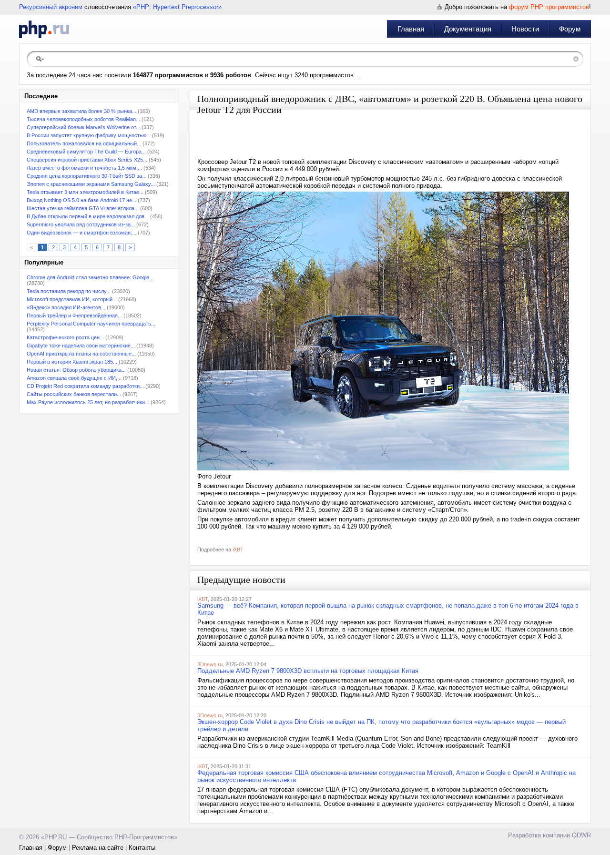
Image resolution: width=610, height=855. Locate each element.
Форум (569, 29)
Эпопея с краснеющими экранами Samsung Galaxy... (91, 184)
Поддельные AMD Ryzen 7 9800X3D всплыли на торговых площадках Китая (307, 670)
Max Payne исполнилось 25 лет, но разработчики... (88, 402)
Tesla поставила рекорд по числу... (69, 291)
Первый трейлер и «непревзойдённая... (74, 315)
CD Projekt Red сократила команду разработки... (85, 386)
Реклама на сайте (97, 847)
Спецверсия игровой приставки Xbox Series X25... (87, 160)
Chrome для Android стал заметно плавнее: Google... (90, 277)
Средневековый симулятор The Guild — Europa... (86, 151)
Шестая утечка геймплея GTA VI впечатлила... (83, 208)
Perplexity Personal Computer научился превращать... (91, 323)
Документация (467, 29)
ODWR (581, 835)
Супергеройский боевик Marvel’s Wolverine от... (83, 127)
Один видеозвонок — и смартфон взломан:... (81, 232)
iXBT (238, 549)
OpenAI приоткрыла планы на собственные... (81, 353)
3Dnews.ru (210, 664)
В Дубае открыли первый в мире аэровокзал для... (88, 216)
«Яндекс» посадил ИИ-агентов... (66, 307)
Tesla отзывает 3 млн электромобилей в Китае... (85, 192)
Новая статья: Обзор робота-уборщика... (76, 370)
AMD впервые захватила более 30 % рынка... (81, 111)
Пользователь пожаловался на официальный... (84, 143)
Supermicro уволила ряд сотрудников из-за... (81, 224)
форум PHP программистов (549, 6)
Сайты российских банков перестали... (74, 394)
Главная (410, 29)
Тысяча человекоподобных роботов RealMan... (83, 119)
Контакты (142, 847)
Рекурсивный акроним (50, 6)
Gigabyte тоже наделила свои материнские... (81, 345)
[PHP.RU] (44, 29)
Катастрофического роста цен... (65, 337)
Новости (525, 29)
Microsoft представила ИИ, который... (72, 299)
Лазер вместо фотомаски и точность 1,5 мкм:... (84, 168)
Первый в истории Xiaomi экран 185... (72, 362)
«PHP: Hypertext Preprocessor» (177, 6)
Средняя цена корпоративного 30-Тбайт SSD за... (86, 176)
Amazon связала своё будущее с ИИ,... (74, 378)
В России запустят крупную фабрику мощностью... (89, 135)
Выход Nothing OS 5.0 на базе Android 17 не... (81, 200)
